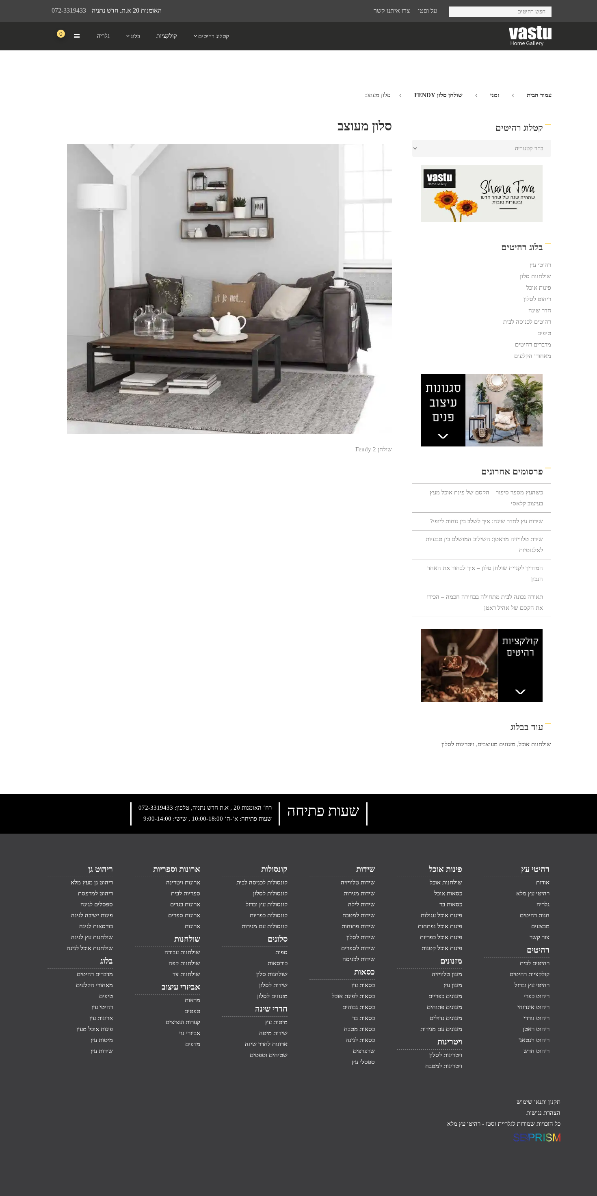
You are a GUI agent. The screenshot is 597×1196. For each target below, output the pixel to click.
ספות (281, 952)
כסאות (364, 971)
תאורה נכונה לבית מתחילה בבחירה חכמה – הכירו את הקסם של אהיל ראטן (485, 602)
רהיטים (538, 949)
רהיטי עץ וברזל (532, 985)
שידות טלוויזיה (358, 882)
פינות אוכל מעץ (94, 1029)
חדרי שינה (271, 1008)
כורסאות (278, 963)
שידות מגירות (359, 893)
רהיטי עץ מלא (532, 893)
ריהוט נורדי (536, 1018)
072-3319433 (69, 10)
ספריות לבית (185, 893)
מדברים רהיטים (533, 344)
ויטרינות (449, 1041)
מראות (192, 1000)
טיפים (544, 333)
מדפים (192, 1044)
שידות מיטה (273, 1033)
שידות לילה (361, 904)
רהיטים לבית (534, 963)
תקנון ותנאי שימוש (538, 1101)
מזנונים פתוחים (444, 1007)
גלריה (542, 904)
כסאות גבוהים (358, 1007)
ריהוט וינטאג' (534, 1040)
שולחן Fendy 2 (373, 449)
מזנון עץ (452, 985)
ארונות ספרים (184, 915)
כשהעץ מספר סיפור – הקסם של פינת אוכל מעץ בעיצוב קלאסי (486, 498)
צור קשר (539, 937)
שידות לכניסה (358, 959)
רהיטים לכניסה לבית (527, 321)
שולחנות (187, 938)
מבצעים (540, 926)
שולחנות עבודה (182, 952)
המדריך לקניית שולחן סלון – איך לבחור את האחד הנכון (485, 573)
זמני (494, 95)
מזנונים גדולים (446, 1018)
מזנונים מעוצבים (496, 744)
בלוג (106, 960)
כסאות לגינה (360, 1040)
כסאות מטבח (359, 1029)
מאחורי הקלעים (532, 356)
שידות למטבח (358, 915)
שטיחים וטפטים (269, 1055)
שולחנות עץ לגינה (92, 937)
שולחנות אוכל (535, 744)
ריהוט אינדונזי (533, 1007)
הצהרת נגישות (543, 1112)
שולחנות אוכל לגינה (90, 948)
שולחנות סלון (535, 276)
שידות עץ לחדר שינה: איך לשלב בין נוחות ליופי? (486, 521)
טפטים (192, 1011)
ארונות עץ (101, 1018)
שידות (365, 868)
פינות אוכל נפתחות (440, 926)
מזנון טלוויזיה (447, 974)
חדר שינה (539, 310)
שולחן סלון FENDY (438, 95)
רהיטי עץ (540, 265)
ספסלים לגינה (96, 904)
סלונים (278, 938)
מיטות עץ (276, 1022)
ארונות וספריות (176, 868)
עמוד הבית (539, 95)
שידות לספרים (358, 948)
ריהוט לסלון (537, 299)
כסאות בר (450, 904)
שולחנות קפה (184, 963)
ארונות (192, 926)
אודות (542, 882)
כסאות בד (363, 1018)
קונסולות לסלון (270, 893)
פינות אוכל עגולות (441, 915)
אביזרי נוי (189, 1033)
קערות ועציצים (183, 1022)
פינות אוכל (538, 287)
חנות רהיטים (534, 915)
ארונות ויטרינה (183, 882)
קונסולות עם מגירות (265, 926)
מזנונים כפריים (445, 996)
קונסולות (274, 868)
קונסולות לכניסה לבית (262, 882)
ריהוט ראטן (536, 1029)
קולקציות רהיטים (529, 974)
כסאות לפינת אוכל (353, 996)
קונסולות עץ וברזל (267, 904)
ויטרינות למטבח (443, 1066)
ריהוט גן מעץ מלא (92, 882)
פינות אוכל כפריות (441, 937)
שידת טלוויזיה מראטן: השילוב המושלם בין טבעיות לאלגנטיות (484, 544)
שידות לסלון (360, 937)
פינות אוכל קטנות (442, 948)
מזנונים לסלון (272, 996)
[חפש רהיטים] (458, 10)
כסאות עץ (363, 985)
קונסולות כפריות (269, 915)
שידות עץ (102, 1051)
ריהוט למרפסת (95, 893)
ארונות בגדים (185, 904)
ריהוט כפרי (536, 996)
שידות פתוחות (358, 926)
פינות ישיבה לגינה (92, 915)
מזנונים (451, 960)
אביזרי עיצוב (181, 986)
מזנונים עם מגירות (441, 1029)
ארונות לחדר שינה (266, 1044)
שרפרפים (364, 1051)
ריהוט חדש (536, 1051)
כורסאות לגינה (96, 926)
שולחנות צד (186, 974)
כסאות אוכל (448, 893)
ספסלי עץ (363, 1062)
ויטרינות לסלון (457, 744)
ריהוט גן (100, 868)
